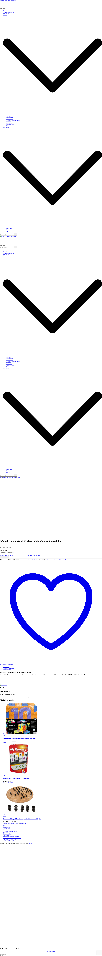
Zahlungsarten (9, 117)
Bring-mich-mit (49, 559)
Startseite (5, 11)
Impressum (8, 121)
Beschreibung (6, 667)
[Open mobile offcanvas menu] (0, 237)
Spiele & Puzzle (12, 477)
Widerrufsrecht (9, 119)
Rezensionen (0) (7, 669)
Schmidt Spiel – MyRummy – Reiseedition (16, 778)
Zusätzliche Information (8, 668)
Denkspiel (56, 559)
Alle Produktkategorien (8, 12)
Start (1, 477)
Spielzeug (5, 477)
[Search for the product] (15, 234)
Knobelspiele (25, 559)
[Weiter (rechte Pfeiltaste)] (2, 955)
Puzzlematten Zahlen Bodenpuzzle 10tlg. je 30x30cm (19, 738)
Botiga (30, 843)
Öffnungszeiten (9, 116)
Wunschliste (9, 228)
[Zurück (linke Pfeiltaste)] (0, 955)
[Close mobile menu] (0, 249)
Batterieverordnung (10, 124)
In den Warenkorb (4, 557)
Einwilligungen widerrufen (9, 839)
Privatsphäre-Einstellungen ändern (11, 836)
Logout (7, 231)
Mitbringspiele (31, 559)
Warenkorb (8, 229)
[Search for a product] (1, 2)
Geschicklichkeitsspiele (13, 823)
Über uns (5, 15)
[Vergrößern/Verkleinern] (0, 954)
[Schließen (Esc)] (5, 954)
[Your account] (1, 4)
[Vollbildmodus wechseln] (2, 954)
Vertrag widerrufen (51, 951)
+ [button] (33, 555)
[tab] (52, 667)
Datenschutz (9, 123)
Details (4, 735)
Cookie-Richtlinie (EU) (8, 840)
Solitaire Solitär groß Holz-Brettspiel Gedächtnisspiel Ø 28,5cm (22, 819)
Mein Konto (6, 127)
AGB (7, 125)
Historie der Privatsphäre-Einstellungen (12, 838)
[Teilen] (3, 954)
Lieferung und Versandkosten (13, 120)
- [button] (6, 555)
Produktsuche (6, 13)
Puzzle (18, 477)
